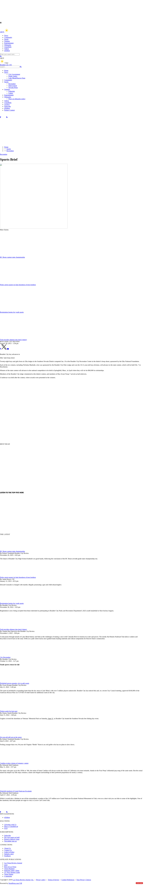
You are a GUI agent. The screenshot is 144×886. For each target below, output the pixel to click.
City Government (14, 74)
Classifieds (7, 47)
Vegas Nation (8, 874)
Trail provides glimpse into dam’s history (13, 629)
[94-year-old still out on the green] (11, 735)
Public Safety (12, 76)
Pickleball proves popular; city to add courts (14, 683)
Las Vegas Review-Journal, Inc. (23, 880)
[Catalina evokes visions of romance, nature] (11, 761)
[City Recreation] (11, 655)
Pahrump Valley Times (11, 870)
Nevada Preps (13, 87)
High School (12, 86)
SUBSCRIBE (139, 883)
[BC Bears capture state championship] (11, 549)
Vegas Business (9, 869)
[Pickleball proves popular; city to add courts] (11, 681)
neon (5, 865)
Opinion (7, 41)
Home (6, 70)
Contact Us (8, 850)
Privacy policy (41, 880)
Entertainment (8, 43)
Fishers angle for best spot (8, 711)
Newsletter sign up (10, 841)
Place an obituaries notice (16, 99)
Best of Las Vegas (10, 867)
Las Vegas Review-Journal (13, 863)
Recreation (12, 84)
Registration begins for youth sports (12, 603)
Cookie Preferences (67, 880)
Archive (7, 104)
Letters (10, 93)
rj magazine (8, 876)
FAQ (6, 828)
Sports (6, 39)
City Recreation (5, 657)
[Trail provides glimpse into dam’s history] (11, 627)
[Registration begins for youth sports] (11, 601)
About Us (7, 848)
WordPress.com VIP (15, 883)
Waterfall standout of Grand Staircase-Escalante (16, 791)
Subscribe (7, 106)
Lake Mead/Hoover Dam (16, 78)
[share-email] (8, 349)
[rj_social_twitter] (3, 117)
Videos (6, 49)
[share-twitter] (4, 349)
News (6, 35)
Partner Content (9, 110)
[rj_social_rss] (7, 117)
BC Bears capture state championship (12, 551)
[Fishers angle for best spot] (11, 709)
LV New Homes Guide (12, 872)
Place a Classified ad (11, 826)
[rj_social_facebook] (0, 117)
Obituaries (7, 45)
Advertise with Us (10, 824)
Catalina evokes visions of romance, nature (14, 763)
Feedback (7, 856)
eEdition (7, 51)
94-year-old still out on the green (11, 737)
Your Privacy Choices (83, 880)
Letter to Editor (9, 852)
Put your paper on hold (12, 837)
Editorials (11, 91)
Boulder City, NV (6, 65)
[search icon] (1, 56)
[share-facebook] (0, 349)
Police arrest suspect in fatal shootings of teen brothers (18, 577)
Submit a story (9, 854)
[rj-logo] (21, 27)
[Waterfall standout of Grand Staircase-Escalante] (11, 789)
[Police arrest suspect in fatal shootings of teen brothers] (11, 575)
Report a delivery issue (11, 839)
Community (8, 37)
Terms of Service (53, 880)
